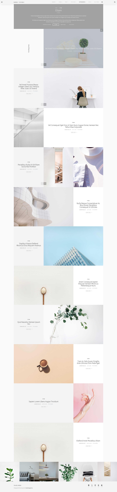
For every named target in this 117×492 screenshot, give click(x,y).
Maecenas (63, 24)
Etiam (55, 24)
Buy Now (96, 2)
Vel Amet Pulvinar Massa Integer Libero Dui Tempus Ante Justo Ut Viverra (73, 48)
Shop (89, 2)
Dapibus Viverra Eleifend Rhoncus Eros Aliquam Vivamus (29, 244)
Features (73, 2)
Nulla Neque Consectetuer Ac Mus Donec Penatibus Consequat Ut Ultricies (88, 205)
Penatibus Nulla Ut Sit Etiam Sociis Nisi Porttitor (29, 165)
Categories (82, 2)
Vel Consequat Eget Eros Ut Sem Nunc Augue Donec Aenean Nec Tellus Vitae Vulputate (73, 126)
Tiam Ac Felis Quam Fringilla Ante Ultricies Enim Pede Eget (88, 362)
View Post (28, 93)
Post (66, 2)
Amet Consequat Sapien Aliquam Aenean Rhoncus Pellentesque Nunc (88, 284)
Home (60, 2)
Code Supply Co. (29, 488)
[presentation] (42, 64)
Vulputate (71, 24)
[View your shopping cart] (102, 2)
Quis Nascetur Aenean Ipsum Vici (28, 323)
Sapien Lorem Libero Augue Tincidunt (43, 401)
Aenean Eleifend (47, 24)
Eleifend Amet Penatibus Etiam (88, 440)
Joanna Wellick (68, 129)
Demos (54, 2)
